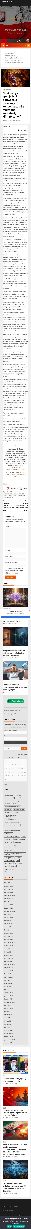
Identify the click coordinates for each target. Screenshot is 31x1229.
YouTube (16, 617)
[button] (15, 611)
